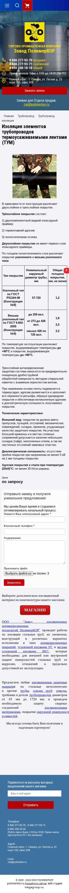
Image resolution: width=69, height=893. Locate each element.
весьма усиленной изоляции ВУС (34, 649)
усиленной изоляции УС (35, 647)
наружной (44, 711)
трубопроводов (40, 695)
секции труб (42, 690)
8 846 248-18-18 (20, 68)
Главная (9, 116)
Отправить (30, 805)
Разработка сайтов (35, 883)
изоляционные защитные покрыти (34, 684)
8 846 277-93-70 (20, 60)
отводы (61, 690)
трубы (24, 690)
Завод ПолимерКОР (34, 51)
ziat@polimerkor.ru (36, 104)
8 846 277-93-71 (20, 64)
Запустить (14, 582)
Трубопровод (26, 116)
